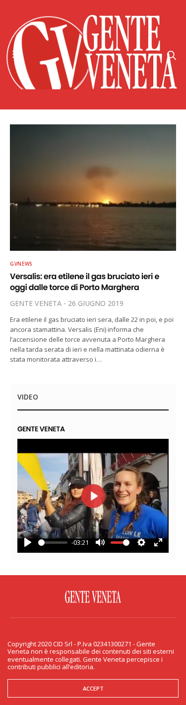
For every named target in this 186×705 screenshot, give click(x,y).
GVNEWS (21, 263)
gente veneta (36, 303)
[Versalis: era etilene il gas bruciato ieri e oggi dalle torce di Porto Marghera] (93, 187)
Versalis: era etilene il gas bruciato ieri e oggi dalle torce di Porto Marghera (84, 282)
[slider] (52, 542)
